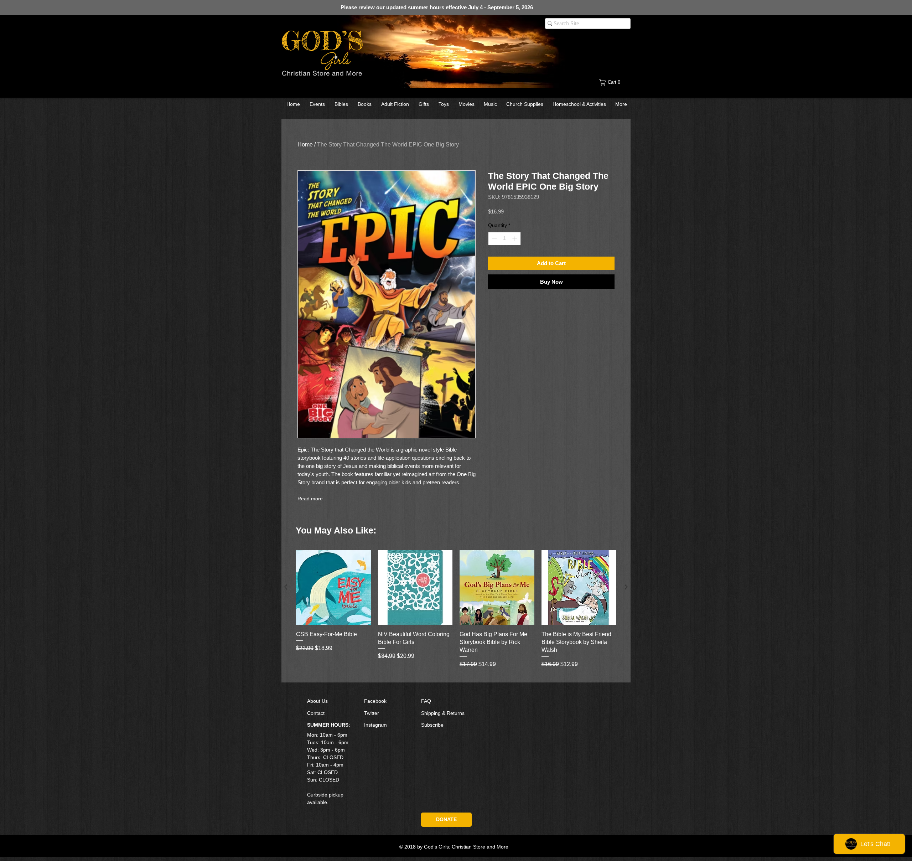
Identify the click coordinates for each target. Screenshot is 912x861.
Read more (310, 498)
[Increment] (515, 238)
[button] (615, 82)
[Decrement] (493, 238)
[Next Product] (626, 587)
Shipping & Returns (443, 713)
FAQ (426, 701)
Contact (316, 713)
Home (305, 144)
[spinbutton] (504, 238)
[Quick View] (333, 587)
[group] (456, 613)
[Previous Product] (285, 587)
